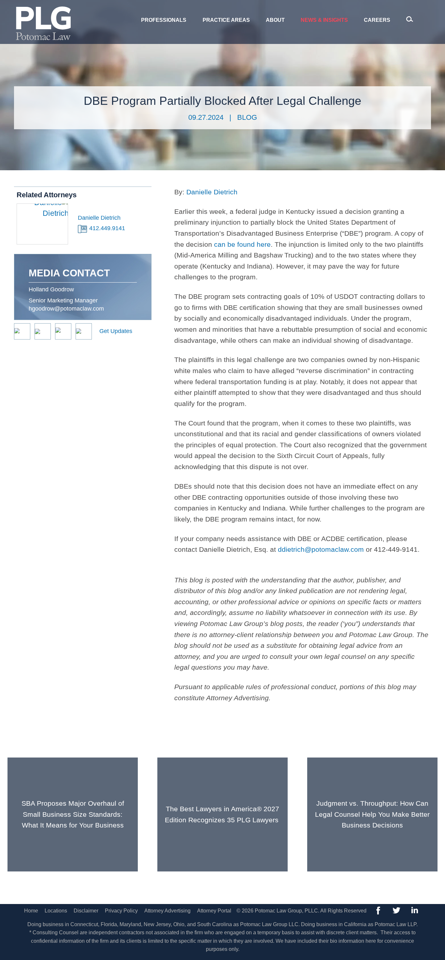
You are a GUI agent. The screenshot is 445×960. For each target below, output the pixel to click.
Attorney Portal (214, 910)
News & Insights (324, 20)
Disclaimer (86, 910)
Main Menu (200, 8)
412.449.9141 (107, 228)
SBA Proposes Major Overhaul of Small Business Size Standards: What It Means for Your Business (73, 814)
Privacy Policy (121, 910)
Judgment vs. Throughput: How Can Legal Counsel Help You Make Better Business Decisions (372, 814)
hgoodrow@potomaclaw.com (66, 308)
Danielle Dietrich (211, 192)
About (275, 20)
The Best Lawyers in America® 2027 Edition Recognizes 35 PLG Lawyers (222, 814)
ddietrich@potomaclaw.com (321, 549)
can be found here (242, 244)
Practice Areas (226, 20)
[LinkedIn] (414, 910)
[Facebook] (378, 910)
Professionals (163, 20)
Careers (377, 20)
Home (31, 910)
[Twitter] (396, 910)
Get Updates (115, 331)
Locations (56, 910)
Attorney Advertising (167, 910)
